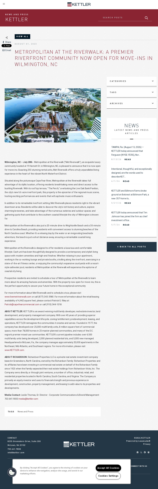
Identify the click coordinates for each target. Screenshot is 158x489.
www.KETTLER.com (14, 350)
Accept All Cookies (108, 468)
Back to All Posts (132, 247)
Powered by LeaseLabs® (138, 441)
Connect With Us (139, 466)
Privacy (146, 444)
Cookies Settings (108, 476)
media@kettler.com (28, 399)
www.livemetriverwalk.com (18, 296)
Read (128, 159)
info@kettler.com (16, 453)
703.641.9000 (14, 449)
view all (22, 36)
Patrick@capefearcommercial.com (22, 304)
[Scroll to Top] (79, 444)
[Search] (146, 18)
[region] (71, 471)
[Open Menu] (4, 4)
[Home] (79, 4)
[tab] (132, 81)
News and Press (25, 412)
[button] (12, 472)
